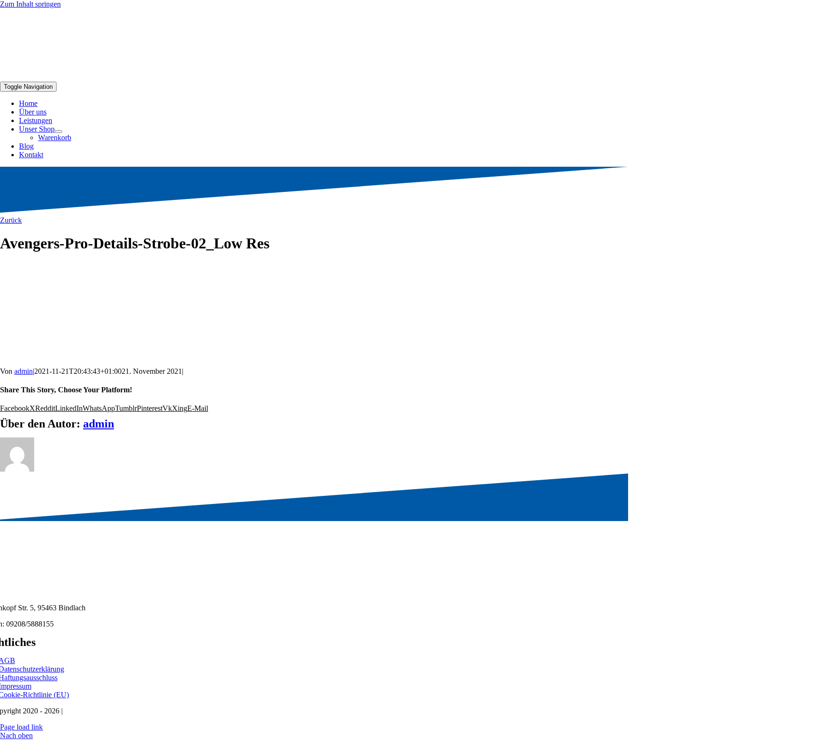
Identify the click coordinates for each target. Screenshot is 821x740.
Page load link (21, 727)
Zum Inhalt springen (30, 4)
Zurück (11, 220)
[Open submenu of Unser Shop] (58, 131)
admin (23, 371)
